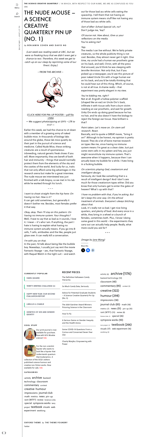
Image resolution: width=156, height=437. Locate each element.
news (42, 396)
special (28, 403)
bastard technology (111, 277)
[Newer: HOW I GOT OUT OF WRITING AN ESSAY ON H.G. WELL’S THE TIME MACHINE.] (2, 432)
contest (43, 385)
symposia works (42, 403)
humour (41, 389)
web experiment (121, 328)
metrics (34, 396)
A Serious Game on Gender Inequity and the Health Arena (77, 321)
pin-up (49, 396)
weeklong (41, 410)
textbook (36, 407)
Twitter (26, 426)
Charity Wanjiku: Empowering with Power (77, 342)
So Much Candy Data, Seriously (75, 286)
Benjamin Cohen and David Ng (47, 45)
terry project (105, 325)
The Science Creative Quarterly (41, 3)
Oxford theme (32, 422)
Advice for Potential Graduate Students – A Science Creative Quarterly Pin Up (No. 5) (79, 295)
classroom (42, 381)
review (40, 399)
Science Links (50, 400)
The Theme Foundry (56, 422)
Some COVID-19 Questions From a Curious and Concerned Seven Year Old (77, 332)
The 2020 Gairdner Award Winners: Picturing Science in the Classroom (77, 306)
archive (19, 45)
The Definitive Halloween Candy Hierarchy (75, 278)
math (27, 396)
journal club (46, 393)
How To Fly (66, 313)
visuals (46, 407)
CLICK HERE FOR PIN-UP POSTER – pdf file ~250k (51, 116)
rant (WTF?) (30, 399)
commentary (31, 385)
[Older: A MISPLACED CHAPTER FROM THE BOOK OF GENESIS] (5, 432)
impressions (31, 393)
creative (29, 389)
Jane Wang (98, 239)
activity (27, 378)
